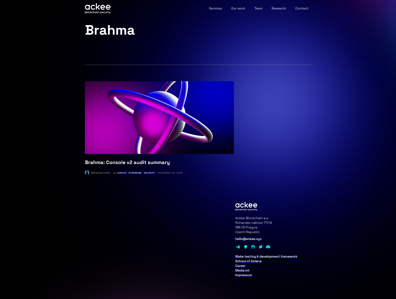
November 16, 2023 (170, 173)
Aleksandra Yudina (101, 172)
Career (240, 266)
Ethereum (135, 173)
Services (215, 8)
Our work (238, 8)
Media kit (242, 270)
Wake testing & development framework (266, 256)
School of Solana (248, 261)
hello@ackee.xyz (248, 239)
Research (279, 8)
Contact (301, 8)
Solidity (149, 173)
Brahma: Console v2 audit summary (127, 162)
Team (258, 8)
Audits (121, 173)
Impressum (243, 275)
